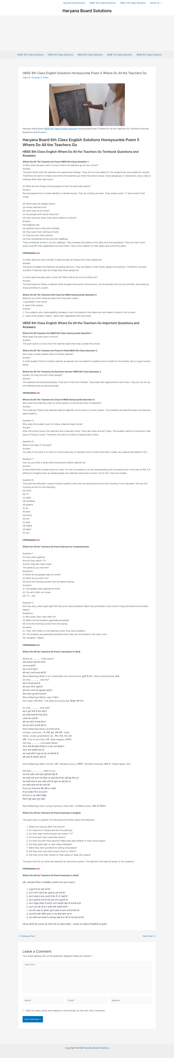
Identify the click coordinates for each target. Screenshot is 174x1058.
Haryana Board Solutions (87, 10)
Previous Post (27, 936)
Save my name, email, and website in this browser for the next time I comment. (65, 1010)
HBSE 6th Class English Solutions (60, 128)
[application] (160, 3)
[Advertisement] (87, 33)
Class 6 (26, 77)
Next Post (149, 936)
